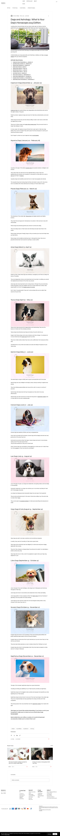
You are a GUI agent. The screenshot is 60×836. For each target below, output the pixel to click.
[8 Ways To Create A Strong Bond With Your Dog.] (42, 754)
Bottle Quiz (40, 794)
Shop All (30, 798)
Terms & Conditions (50, 796)
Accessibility (49, 794)
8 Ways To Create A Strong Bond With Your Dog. (41, 762)
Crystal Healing (22, 7)
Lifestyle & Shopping (31, 7)
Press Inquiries (22, 794)
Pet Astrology (15, 7)
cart (56, 1)
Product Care (49, 793)
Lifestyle (12, 728)
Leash (30, 793)
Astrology (32, 728)
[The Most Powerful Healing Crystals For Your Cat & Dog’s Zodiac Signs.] (18, 754)
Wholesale (21, 796)
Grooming (31, 796)
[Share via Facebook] (11, 735)
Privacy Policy (49, 795)
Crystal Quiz (40, 793)
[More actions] (48, 16)
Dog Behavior (25, 728)
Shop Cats (31, 799)
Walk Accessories (32, 791)
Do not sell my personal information (52, 798)
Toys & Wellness (32, 795)
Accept (55, 834)
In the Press (22, 798)
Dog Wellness (18, 728)
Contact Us (22, 793)
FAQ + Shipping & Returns (52, 791)
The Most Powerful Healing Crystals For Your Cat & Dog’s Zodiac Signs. (18, 762)
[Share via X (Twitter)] (14, 735)
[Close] (58, 834)
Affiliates (21, 797)
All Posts (8, 7)
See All (52, 745)
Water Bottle (31, 794)
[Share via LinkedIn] (17, 735)
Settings (49, 834)
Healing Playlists (41, 795)
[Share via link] (19, 735)
